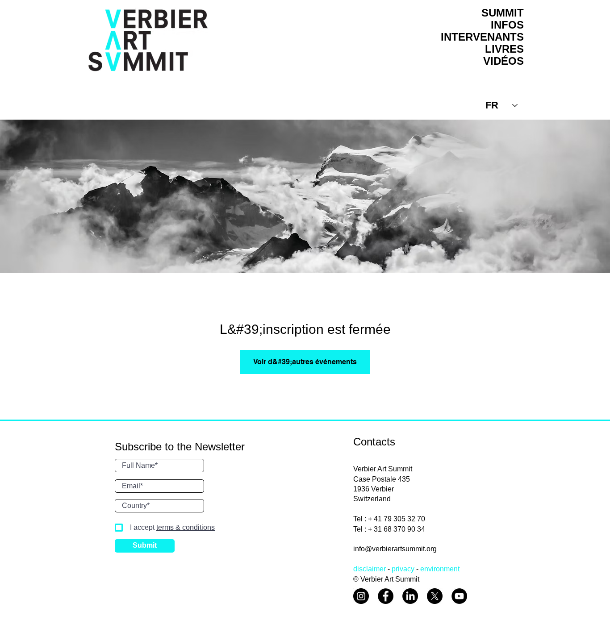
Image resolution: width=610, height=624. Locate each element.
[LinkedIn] (410, 596)
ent (455, 569)
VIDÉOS (503, 61)
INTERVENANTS (482, 37)
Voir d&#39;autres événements (305, 362)
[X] (435, 596)
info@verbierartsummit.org (395, 549)
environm (435, 569)
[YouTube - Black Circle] (459, 596)
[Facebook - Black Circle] (385, 596)
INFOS (507, 25)
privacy (403, 569)
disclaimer (369, 569)
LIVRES (504, 49)
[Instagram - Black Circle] (361, 596)
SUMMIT (502, 13)
